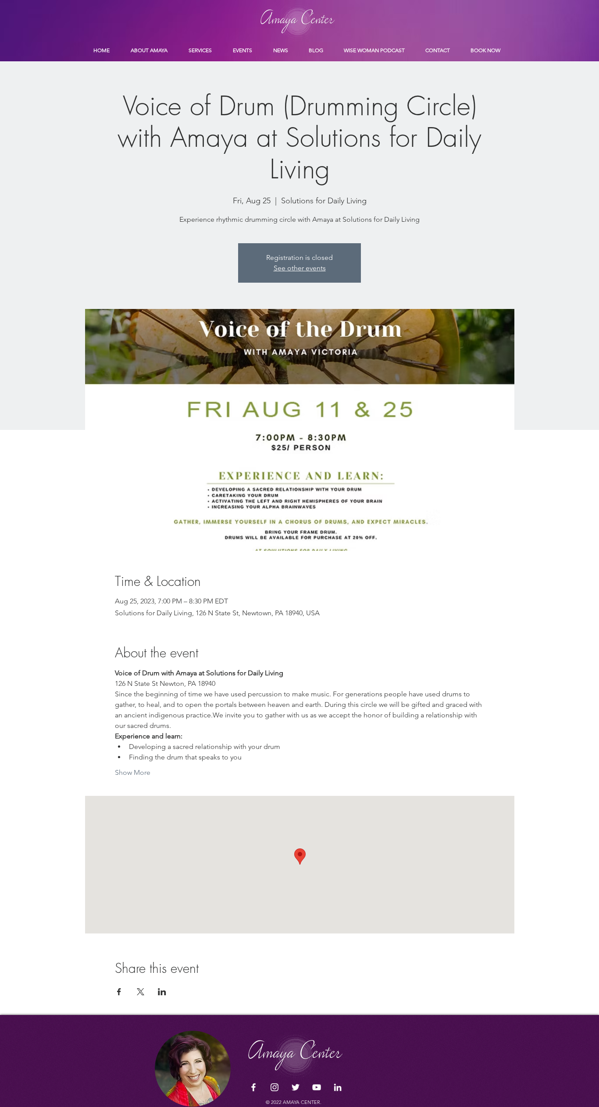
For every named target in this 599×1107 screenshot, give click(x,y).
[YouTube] (316, 1087)
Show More (132, 772)
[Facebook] (253, 1087)
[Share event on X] (140, 991)
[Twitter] (295, 1087)
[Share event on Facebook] (119, 991)
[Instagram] (274, 1087)
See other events (300, 268)
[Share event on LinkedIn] (162, 991)
